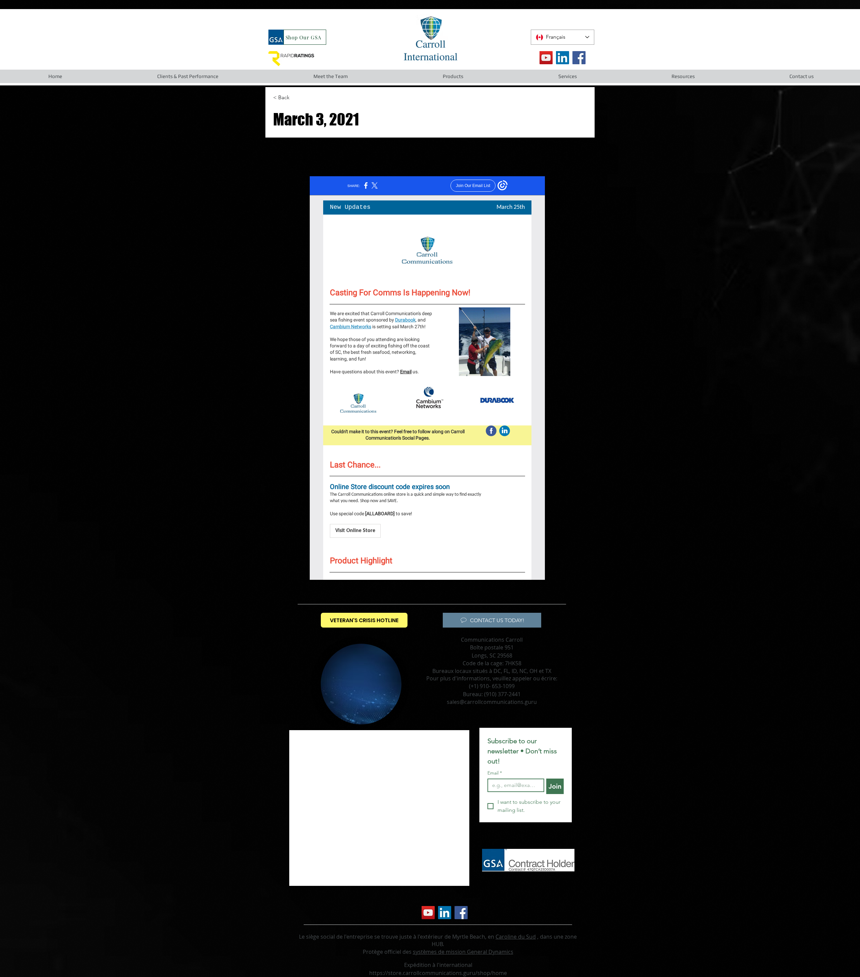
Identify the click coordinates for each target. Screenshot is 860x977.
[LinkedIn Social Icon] (562, 57)
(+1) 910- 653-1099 (492, 686)
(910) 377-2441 (502, 694)
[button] (188, 76)
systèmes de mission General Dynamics (463, 951)
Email (494, 773)
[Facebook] (579, 57)
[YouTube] (546, 57)
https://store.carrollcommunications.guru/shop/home (438, 973)
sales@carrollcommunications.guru (492, 702)
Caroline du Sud (516, 936)
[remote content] (427, 378)
